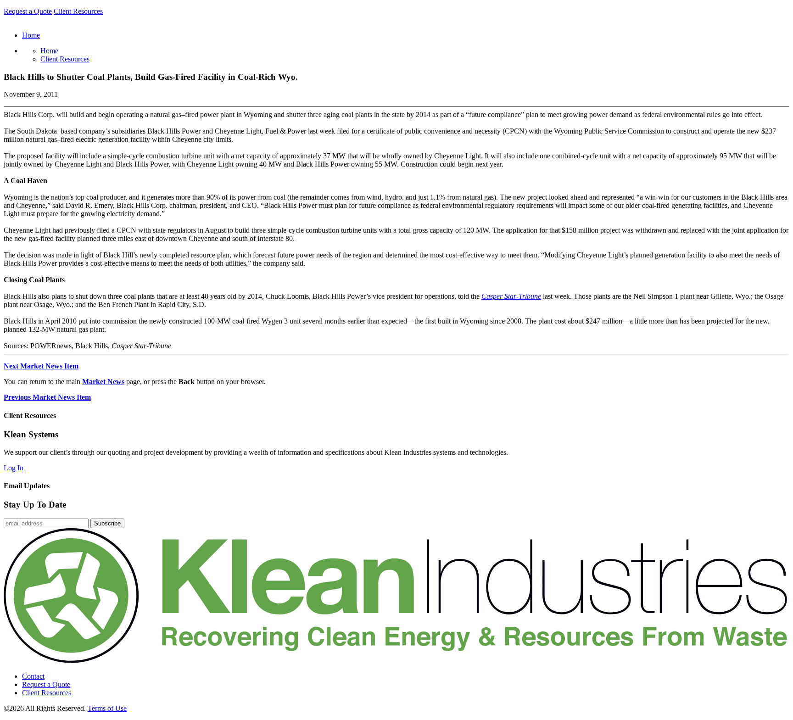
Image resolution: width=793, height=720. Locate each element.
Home (49, 51)
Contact (33, 676)
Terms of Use (107, 708)
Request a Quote (28, 11)
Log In (13, 468)
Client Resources (78, 11)
